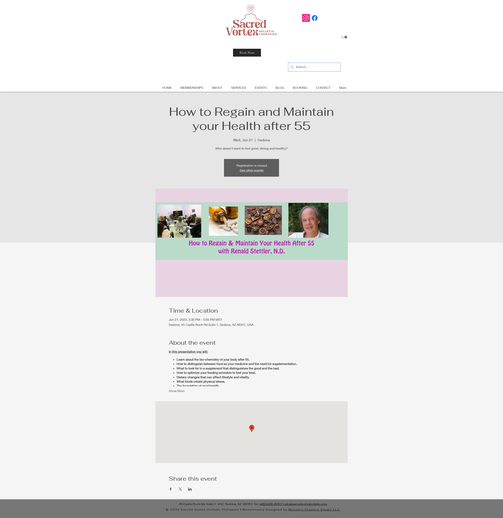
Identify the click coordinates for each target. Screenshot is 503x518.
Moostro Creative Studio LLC (314, 509)
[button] (344, 37)
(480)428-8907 (271, 504)
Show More (177, 391)
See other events (251, 170)
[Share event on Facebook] (171, 489)
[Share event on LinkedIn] (190, 489)
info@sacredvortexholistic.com (306, 504)
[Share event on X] (180, 489)
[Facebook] (315, 18)
